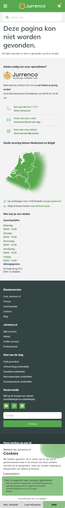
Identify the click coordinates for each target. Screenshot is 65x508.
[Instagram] (14, 406)
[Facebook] (6, 406)
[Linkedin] (22, 406)
